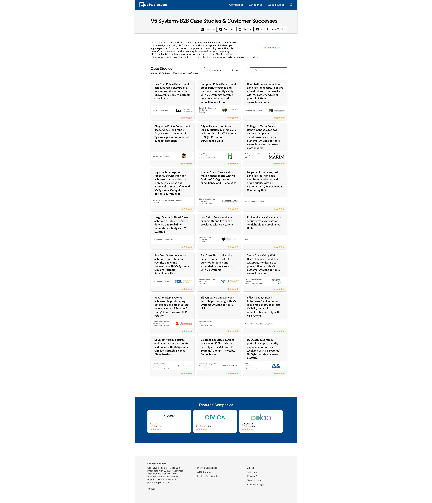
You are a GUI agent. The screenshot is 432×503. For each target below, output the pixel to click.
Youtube (247, 29)
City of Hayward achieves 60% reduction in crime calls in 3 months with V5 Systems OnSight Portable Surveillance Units (218, 133)
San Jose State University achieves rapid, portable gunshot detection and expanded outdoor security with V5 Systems (217, 262)
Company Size (213, 70)
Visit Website (278, 29)
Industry (236, 70)
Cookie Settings (255, 484)
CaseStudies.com (156, 463)
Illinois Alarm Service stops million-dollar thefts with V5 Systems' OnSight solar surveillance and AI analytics (218, 177)
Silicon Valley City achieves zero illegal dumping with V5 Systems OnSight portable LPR (218, 303)
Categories (256, 4)
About (250, 467)
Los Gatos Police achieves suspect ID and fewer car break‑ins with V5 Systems (217, 220)
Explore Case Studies (208, 476)
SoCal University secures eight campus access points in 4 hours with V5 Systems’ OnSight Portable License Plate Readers (171, 347)
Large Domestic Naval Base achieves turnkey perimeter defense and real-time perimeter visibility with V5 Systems (171, 224)
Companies (236, 4)
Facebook (229, 29)
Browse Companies (207, 467)
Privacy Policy (254, 476)
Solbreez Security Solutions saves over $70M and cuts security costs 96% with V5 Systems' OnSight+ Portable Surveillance (218, 347)
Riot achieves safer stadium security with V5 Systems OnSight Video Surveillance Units (264, 222)
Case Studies (276, 4)
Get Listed (252, 471)
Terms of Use (254, 480)
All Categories (204, 471)
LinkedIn (210, 29)
